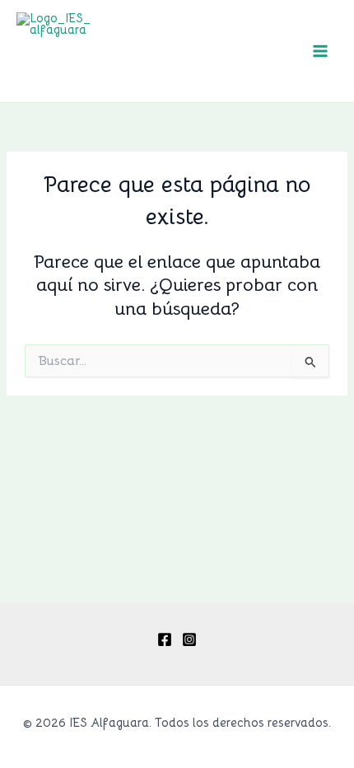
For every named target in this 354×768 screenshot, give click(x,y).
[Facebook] (164, 639)
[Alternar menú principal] (320, 51)
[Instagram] (189, 639)
